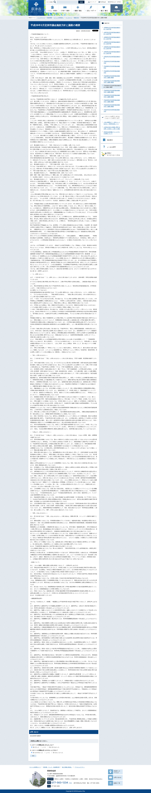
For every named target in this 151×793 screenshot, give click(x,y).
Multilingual (103, 2)
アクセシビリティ (80, 767)
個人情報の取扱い (67, 767)
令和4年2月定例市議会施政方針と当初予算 (112, 47)
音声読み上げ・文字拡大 (115, 2)
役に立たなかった (54, 747)
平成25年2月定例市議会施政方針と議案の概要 (112, 91)
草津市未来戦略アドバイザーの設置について (112, 132)
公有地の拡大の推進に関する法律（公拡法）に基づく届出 (112, 128)
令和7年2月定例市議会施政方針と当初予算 (112, 33)
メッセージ (69, 17)
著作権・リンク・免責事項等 (51, 767)
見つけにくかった (58, 752)
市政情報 (49, 17)
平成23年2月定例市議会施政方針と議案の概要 (112, 100)
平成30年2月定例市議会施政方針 (112, 67)
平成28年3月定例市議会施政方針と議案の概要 (112, 76)
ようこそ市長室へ (59, 17)
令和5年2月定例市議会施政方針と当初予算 (112, 42)
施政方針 (76, 17)
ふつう (44, 747)
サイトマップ (93, 2)
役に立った (36, 747)
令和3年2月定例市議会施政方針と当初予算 (112, 52)
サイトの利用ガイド (35, 767)
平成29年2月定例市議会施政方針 (112, 71)
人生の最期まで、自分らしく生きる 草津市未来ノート (112, 123)
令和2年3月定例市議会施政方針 (112, 57)
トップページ (41, 17)
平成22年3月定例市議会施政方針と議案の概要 (112, 105)
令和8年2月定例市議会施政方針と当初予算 (112, 28)
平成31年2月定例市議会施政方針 (112, 62)
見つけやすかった (38, 752)
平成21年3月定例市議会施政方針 (112, 110)
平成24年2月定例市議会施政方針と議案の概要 (112, 96)
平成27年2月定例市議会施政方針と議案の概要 (112, 81)
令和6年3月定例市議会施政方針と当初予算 (112, 38)
